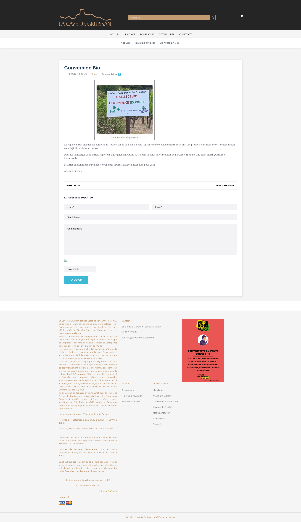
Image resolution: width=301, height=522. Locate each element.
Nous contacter (161, 412)
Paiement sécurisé (162, 407)
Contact (185, 34)
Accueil (114, 34)
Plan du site (159, 418)
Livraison (158, 390)
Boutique (147, 34)
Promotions (127, 390)
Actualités (166, 34)
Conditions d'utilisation (165, 401)
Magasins (158, 423)
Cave (94, 74)
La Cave (130, 34)
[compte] (226, 17)
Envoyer (76, 280)
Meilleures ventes (130, 401)
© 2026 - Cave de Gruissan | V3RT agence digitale (150, 517)
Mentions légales (162, 395)
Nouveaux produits (131, 395)
